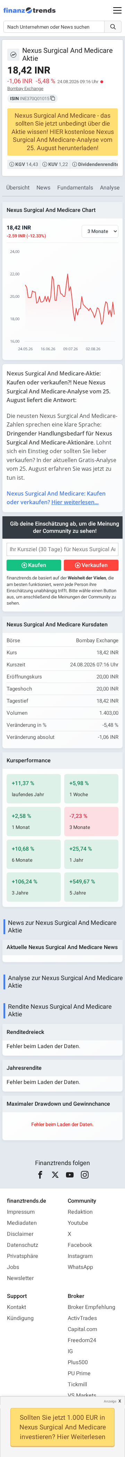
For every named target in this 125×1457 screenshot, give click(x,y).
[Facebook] (40, 1175)
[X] (55, 1175)
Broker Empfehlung (91, 1307)
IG (70, 1351)
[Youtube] (70, 1175)
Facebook (80, 1245)
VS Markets (82, 1395)
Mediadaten (22, 1223)
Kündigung (20, 1318)
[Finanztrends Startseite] (29, 14)
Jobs (13, 1267)
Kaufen (37, 565)
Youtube (78, 1223)
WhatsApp (80, 1267)
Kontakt (16, 1307)
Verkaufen (95, 565)
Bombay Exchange (25, 88)
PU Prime (79, 1373)
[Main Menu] (117, 10)
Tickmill (77, 1384)
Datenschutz (22, 1245)
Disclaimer (20, 1234)
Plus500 (78, 1362)
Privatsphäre (22, 1256)
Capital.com (82, 1329)
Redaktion (80, 1212)
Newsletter (20, 1278)
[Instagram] (84, 1175)
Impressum (21, 1212)
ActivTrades (82, 1318)
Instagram (80, 1256)
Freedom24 (82, 1340)
